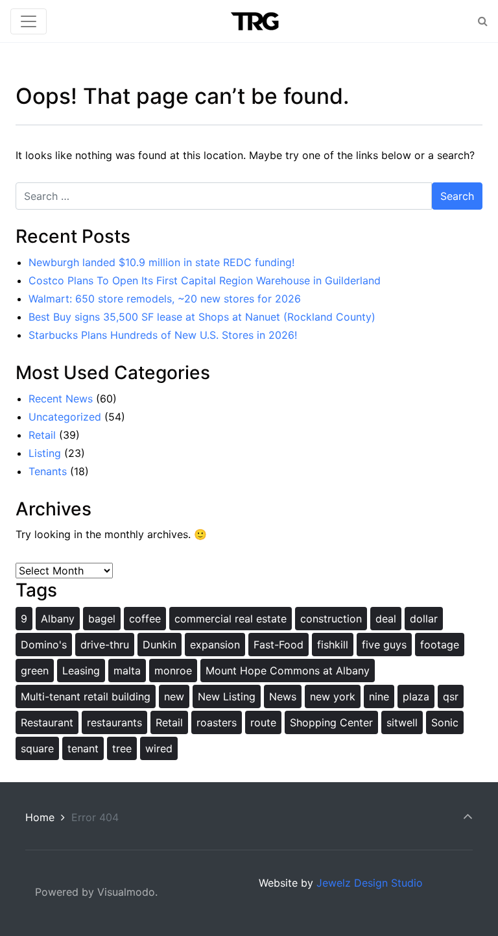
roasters (216, 722)
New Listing (226, 696)
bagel (101, 618)
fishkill (332, 644)
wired (158, 748)
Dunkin (159, 644)
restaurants (114, 722)
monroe (173, 670)
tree (122, 748)
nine (379, 696)
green (35, 670)
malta (127, 670)
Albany (58, 618)
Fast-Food (278, 644)
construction (331, 618)
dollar (424, 618)
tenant (83, 748)
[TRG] (250, 21)
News (282, 696)
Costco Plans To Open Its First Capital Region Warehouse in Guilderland (205, 280)
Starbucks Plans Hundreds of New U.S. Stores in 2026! (163, 334)
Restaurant (47, 722)
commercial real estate (230, 618)
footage (439, 644)
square (37, 748)
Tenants (48, 471)
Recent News (61, 398)
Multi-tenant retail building (85, 696)
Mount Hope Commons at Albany (288, 670)
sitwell (402, 722)
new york (332, 696)
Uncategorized (65, 416)
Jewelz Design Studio (369, 882)
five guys (384, 644)
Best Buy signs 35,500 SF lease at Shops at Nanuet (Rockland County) (202, 316)
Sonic (444, 722)
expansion (215, 644)
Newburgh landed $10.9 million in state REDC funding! (161, 262)
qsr (450, 696)
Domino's (44, 644)
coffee (145, 618)
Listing (45, 453)
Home (39, 817)
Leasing (81, 670)
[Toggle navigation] (28, 21)
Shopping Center (331, 722)
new (174, 696)
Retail (42, 434)
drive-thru (104, 644)
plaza (416, 696)
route (263, 722)
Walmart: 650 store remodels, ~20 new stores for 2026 (165, 298)
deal (385, 618)
